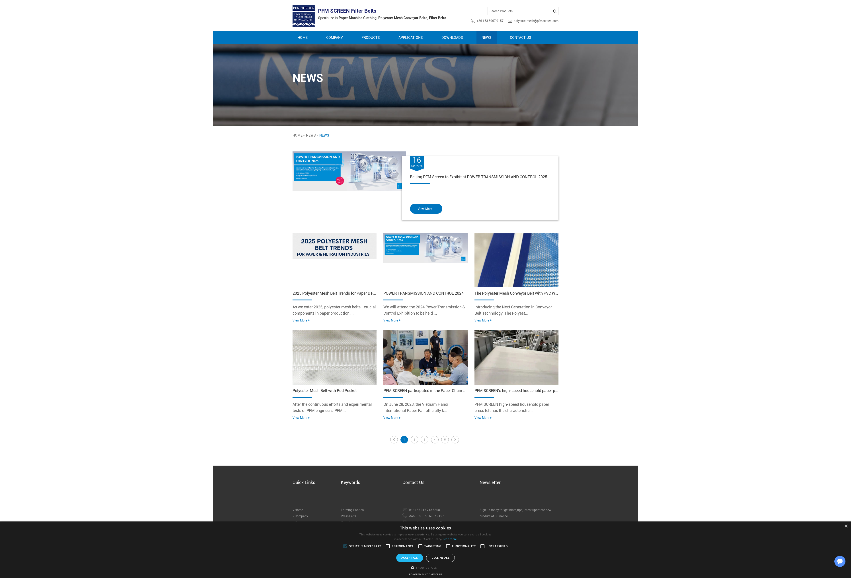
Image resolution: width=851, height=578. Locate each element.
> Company (300, 516)
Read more (450, 539)
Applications (410, 37)
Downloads (452, 37)
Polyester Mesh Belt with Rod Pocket (325, 390)
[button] (425, 567)
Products (370, 37)
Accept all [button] (409, 558)
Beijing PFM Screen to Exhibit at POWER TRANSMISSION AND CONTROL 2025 (478, 176)
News (486, 37)
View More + (426, 209)
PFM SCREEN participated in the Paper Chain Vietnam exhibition (439, 390)
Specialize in (382, 18)
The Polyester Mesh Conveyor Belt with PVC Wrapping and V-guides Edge (538, 293)
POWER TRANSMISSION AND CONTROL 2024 (423, 293)
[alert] (425, 549)
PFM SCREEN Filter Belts (347, 11)
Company (334, 37)
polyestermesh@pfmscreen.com (536, 21)
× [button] (846, 526)
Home (303, 37)
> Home (298, 510)
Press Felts (348, 516)
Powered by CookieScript (425, 574)
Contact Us (520, 37)
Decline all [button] (440, 558)
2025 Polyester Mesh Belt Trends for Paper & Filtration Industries (349, 293)
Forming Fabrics (352, 510)
